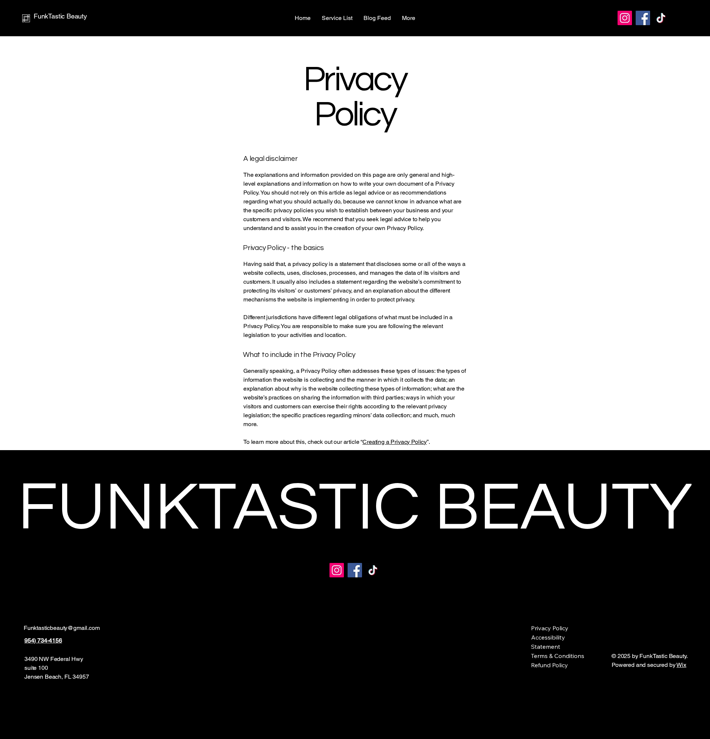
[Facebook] (643, 18)
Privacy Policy (549, 628)
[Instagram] (625, 18)
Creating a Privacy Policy (394, 441)
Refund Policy (549, 665)
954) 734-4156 (43, 640)
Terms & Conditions (557, 655)
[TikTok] (661, 18)
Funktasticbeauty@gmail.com (62, 627)
